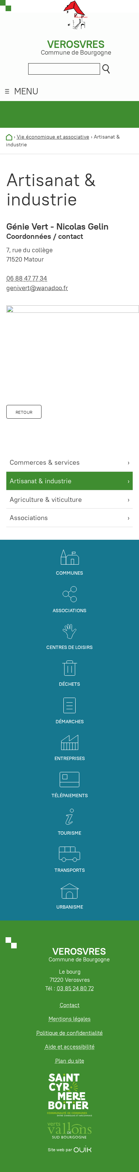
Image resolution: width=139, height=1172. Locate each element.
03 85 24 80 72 (75, 988)
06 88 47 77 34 (26, 278)
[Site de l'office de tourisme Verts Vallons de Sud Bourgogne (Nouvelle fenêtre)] (69, 1129)
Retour (24, 412)
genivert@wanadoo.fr (37, 288)
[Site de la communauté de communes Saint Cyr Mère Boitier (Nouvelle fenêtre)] (69, 1094)
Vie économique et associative (53, 136)
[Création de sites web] (82, 1149)
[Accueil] (9, 136)
